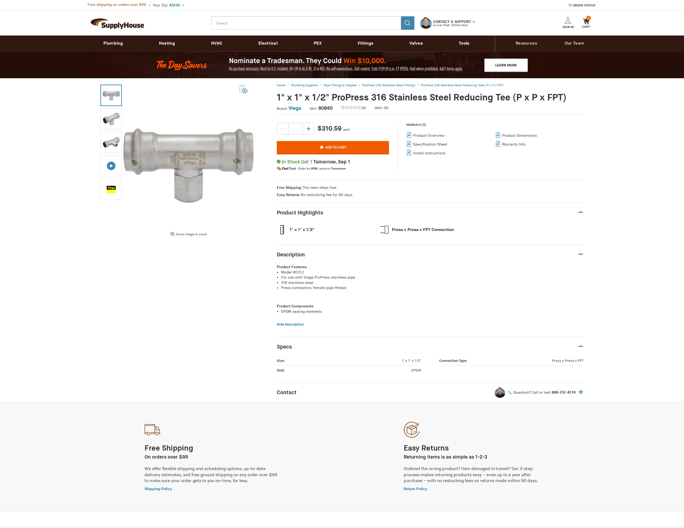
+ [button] (581, 392)
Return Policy (415, 489)
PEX (318, 43)
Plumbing (113, 43)
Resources (526, 43)
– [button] (581, 212)
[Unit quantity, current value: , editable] (295, 129)
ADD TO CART (335, 147)
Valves (416, 43)
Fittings (365, 43)
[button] (473, 21)
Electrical (268, 43)
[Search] (407, 23)
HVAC (216, 43)
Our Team (574, 43)
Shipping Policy (158, 489)
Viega (295, 108)
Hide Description (290, 324)
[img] (351, 107)
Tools (464, 43)
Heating (167, 43)
